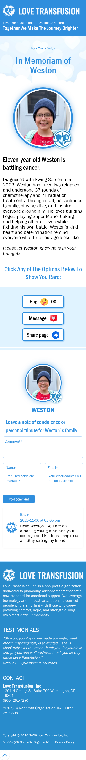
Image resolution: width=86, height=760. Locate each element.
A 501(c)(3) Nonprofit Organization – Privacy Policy (38, 742)
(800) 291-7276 (15, 700)
